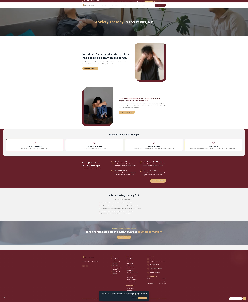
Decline (134, 298)
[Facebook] (163, 1)
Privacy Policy (137, 294)
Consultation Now (124, 237)
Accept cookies (142, 298)
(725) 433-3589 (153, 1)
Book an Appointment (90, 68)
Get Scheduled (159, 5)
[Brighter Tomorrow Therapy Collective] (88, 5)
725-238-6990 (113, 1)
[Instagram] (165, 1)
